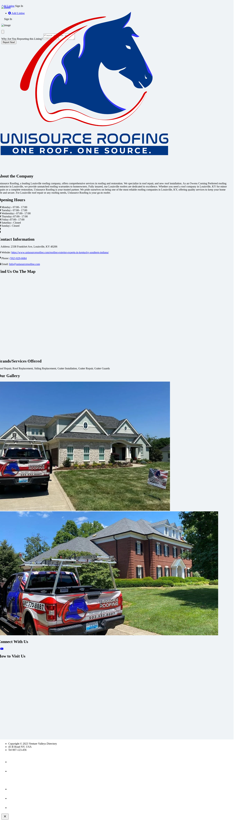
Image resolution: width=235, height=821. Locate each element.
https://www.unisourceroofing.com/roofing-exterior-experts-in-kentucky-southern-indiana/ (60, 252)
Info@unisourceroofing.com (24, 264)
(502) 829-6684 (18, 258)
